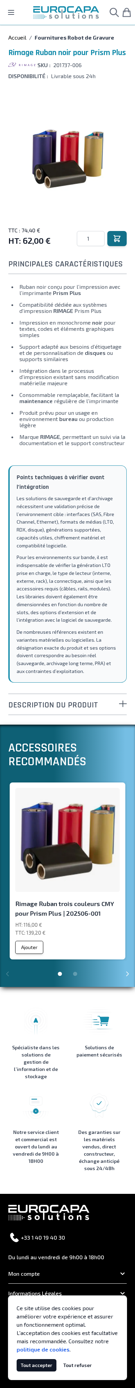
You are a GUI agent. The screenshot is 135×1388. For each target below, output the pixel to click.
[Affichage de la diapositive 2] (75, 973)
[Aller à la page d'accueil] (66, 12)
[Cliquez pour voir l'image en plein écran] (67, 158)
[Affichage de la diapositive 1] (60, 973)
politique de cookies (43, 1349)
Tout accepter (36, 1365)
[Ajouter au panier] (117, 238)
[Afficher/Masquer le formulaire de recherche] (114, 12)
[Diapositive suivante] (127, 973)
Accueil (17, 37)
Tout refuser (77, 1365)
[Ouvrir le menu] (11, 12)
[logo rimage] (22, 65)
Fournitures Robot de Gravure (74, 37)
